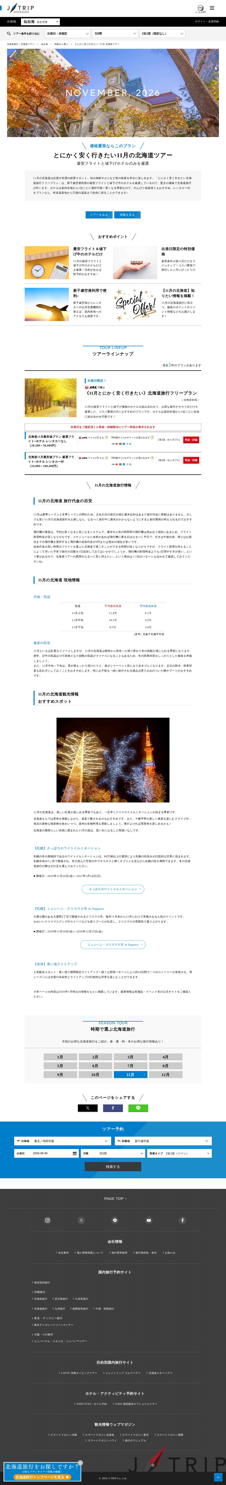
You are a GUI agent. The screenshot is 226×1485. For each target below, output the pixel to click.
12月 (166, 1074)
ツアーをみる (99, 214)
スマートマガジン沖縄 (63, 1435)
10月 (95, 1074)
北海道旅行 (40, 1308)
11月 (131, 1074)
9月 (60, 1074)
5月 (60, 1066)
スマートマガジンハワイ (102, 1440)
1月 (60, 1057)
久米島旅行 (81, 1299)
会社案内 (63, 1252)
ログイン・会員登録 (207, 21)
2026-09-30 (40, 1153)
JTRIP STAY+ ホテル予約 (91, 1404)
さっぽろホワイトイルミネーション (113, 889)
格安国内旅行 (42, 1282)
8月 (166, 1066)
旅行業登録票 (119, 1252)
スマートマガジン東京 (135, 1435)
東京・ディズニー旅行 (48, 1318)
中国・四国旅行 (105, 1308)
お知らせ (170, 1252)
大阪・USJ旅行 (43, 1334)
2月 (95, 1057)
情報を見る (127, 214)
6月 (95, 1066)
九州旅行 (60, 1308)
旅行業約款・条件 (146, 1252)
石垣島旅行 (40, 1299)
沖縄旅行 (40, 1292)
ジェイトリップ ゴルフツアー (123, 1373)
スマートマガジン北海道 (99, 1435)
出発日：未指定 (57, 33)
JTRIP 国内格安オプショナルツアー (136, 1404)
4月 (166, 1057)
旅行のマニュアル (135, 1440)
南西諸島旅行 (80, 1308)
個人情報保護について (90, 1252)
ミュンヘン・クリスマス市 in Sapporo (113, 944)
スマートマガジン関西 (170, 1435)
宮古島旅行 (61, 1299)
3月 (130, 1057)
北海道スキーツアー (161, 1373)
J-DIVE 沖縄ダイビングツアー (79, 1373)
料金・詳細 (191, 439)
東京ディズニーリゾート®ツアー (53, 1325)
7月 (130, 1066)
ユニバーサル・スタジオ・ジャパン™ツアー (60, 1341)
